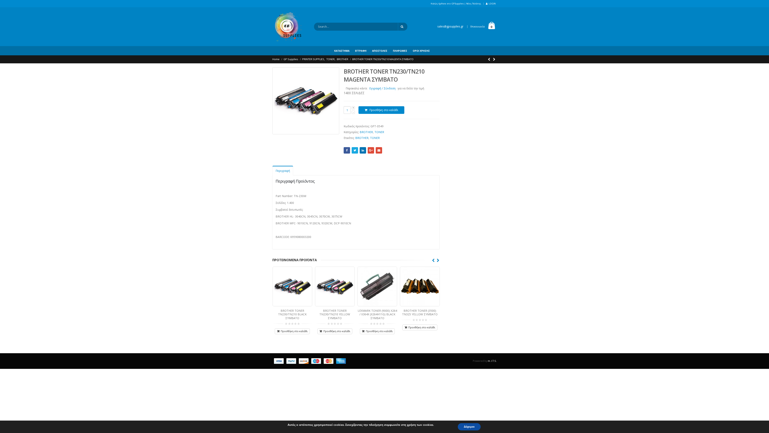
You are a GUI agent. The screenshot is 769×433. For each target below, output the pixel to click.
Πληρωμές (400, 51)
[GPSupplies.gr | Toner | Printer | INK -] (287, 26)
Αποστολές (379, 51)
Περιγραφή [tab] (283, 171)
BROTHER (366, 132)
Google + (371, 150)
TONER (379, 132)
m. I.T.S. (492, 361)
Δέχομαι (469, 427)
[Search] (402, 27)
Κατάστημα (341, 51)
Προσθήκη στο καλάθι (383, 110)
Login (492, 3)
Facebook (347, 150)
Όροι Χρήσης (421, 51)
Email (379, 150)
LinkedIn (363, 150)
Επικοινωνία (477, 26)
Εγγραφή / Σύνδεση (382, 88)
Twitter (355, 150)
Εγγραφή (360, 51)
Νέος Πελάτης (473, 3)
